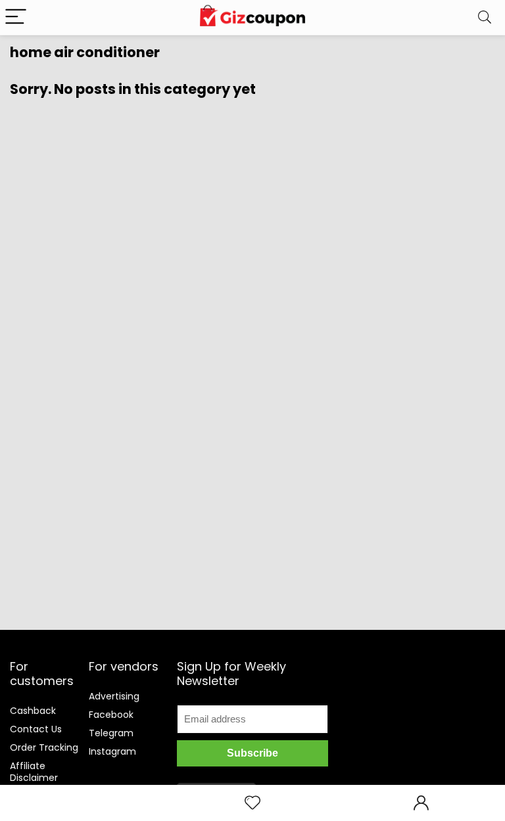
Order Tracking (44, 747)
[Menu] (16, 17)
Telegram (111, 733)
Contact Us (36, 729)
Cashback (33, 710)
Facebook (111, 714)
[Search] (484, 17)
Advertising (114, 696)
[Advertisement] (424, 712)
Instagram (112, 751)
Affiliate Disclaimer (34, 771)
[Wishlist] (252, 803)
